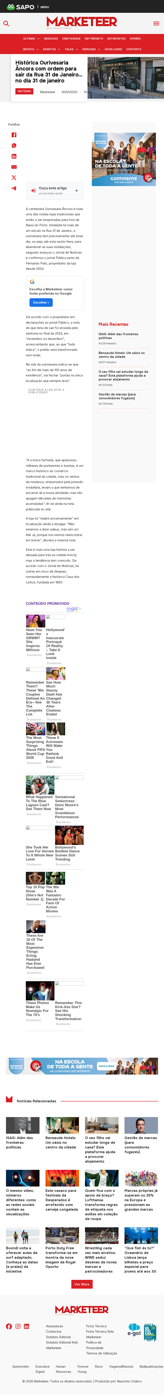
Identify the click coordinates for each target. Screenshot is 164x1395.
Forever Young (83, 1369)
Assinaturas (54, 1326)
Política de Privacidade (94, 1345)
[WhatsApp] (14, 145)
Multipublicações (151, 1366)
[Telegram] (14, 188)
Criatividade (71, 38)
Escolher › (41, 302)
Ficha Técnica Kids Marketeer (100, 1334)
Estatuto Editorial (58, 1337)
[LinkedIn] (14, 156)
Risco (99, 1366)
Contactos (54, 1331)
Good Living (113, 49)
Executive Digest (43, 1369)
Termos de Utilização (101, 1353)
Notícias (24, 91)
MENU (45, 7)
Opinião (135, 38)
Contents (133, 49)
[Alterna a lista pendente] (38, 38)
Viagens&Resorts (121, 1366)
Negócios (51, 38)
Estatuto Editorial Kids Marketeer (62, 1345)
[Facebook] (14, 135)
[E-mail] (14, 167)
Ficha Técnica (96, 1326)
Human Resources (63, 1369)
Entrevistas (116, 38)
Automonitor (20, 1366)
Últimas (29, 38)
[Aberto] (156, 23)
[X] (14, 177)
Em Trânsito (94, 38)
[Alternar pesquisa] (6, 23)
